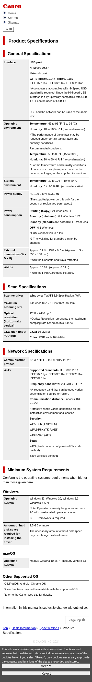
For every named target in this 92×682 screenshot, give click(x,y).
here (15, 657)
